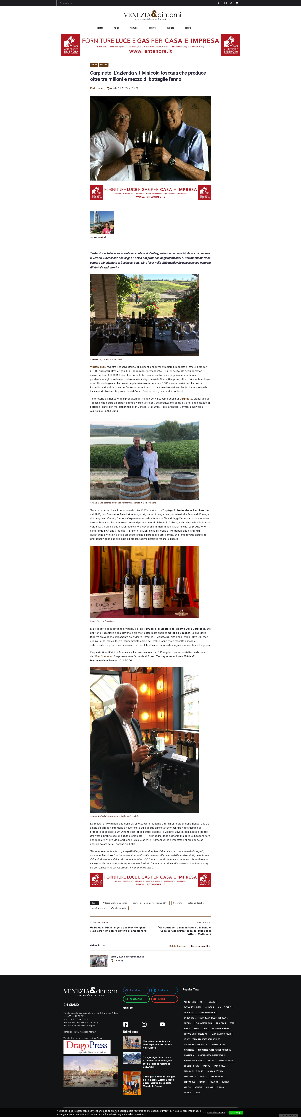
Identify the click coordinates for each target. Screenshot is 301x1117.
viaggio (220, 1087)
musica (211, 1061)
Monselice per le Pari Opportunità (214, 1050)
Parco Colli (219, 1066)
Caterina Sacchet (196, 903)
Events (103, 64)
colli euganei (224, 1007)
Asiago (212, 1002)
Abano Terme (190, 1002)
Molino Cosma (218, 1045)
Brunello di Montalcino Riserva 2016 (150, 903)
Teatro (202, 1082)
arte (202, 1002)
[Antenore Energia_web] (150, 45)
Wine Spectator (104, 656)
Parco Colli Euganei (193, 1071)
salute (203, 1077)
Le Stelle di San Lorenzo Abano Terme (202, 1039)
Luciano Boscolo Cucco (195, 1045)
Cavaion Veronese (192, 1007)
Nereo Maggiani (226, 1061)
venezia (198, 1087)
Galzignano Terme (220, 1029)
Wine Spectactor (119, 908)
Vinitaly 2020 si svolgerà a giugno (127, 956)
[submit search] (219, 3)
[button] (136, 990)
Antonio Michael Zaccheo (115, 903)
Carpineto (177, 903)
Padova (206, 1066)
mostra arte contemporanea (212, 1055)
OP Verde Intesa (191, 1066)
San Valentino (217, 1077)
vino (198, 1093)
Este (232, 1023)
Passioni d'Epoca (215, 1071)
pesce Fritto (190, 1077)
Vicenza (188, 1093)
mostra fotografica (194, 1061)
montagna (189, 1055)
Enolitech (221, 1023)
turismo (226, 1082)
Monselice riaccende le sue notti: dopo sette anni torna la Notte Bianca (157, 1044)
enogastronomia (204, 1023)
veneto (187, 1087)
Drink (94, 64)
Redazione (96, 88)
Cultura (188, 1023)
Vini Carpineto (99, 908)
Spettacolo (189, 1082)
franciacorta (200, 1029)
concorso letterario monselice (199, 1013)
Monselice (189, 1050)
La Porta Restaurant (221, 1034)
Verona (209, 1087)
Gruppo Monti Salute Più (195, 1034)
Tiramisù (214, 1082)
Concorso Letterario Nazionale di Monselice (205, 1018)
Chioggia (209, 1007)
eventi (187, 1029)
